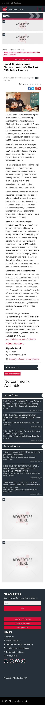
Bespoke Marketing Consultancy (19, 644)
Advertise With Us (13, 640)
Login (7, 3)
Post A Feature (22, 627)
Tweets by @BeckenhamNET (15, 678)
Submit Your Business (22, 619)
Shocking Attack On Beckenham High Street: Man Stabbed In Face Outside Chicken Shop (22, 417)
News (12, 50)
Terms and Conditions (15, 652)
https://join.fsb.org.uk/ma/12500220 (21, 339)
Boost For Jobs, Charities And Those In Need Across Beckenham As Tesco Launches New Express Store (21, 484)
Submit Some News (23, 59)
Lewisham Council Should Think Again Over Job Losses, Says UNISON (22, 453)
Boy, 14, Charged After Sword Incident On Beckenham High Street (21, 432)
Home (4, 50)
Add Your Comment (12, 373)
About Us (10, 637)
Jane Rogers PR (29, 78)
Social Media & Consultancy (17, 648)
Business (20, 50)
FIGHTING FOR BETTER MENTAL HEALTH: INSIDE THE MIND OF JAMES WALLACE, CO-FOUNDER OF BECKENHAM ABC (21, 468)
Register (17, 3)
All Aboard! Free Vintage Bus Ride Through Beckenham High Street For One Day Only (22, 402)
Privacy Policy (11, 656)
